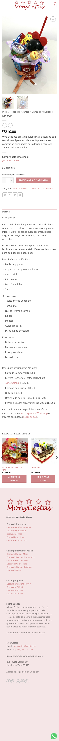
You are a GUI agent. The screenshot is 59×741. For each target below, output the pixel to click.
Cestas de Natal (13, 570)
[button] (4, 4)
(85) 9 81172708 (10, 160)
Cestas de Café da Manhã (18, 527)
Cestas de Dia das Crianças (42, 188)
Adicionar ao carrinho (33, 180)
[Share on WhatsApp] (4, 194)
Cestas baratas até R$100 (18, 583)
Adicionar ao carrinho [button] (14, 479)
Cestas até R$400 (14, 593)
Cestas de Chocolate (16, 530)
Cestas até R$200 (14, 587)
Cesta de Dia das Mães (17, 554)
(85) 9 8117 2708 (25, 649)
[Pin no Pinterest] (20, 194)
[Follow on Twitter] (18, 681)
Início (4, 111)
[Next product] (4, 125)
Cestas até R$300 (14, 590)
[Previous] (6, 55)
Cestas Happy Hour (15, 537)
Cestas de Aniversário (42, 111)
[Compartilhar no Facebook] (10, 194)
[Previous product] (10, 125)
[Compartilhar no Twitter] (15, 194)
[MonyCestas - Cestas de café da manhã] (29, 5)
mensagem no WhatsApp (34, 413)
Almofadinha (12, 382)
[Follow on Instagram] (13, 681)
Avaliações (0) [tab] (8, 217)
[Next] (52, 55)
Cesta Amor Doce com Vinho (12, 468)
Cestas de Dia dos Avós (17, 560)
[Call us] (27, 681)
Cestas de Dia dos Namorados (20, 557)
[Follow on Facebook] (8, 681)
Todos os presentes (19, 111)
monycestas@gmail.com (24, 646)
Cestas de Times (14, 534)
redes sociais (30, 416)
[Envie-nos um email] (22, 681)
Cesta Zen (35, 467)
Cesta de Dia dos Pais (16, 563)
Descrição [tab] (7, 212)
